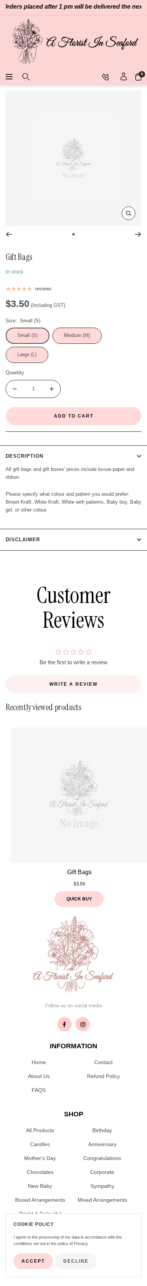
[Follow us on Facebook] (64, 1024)
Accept (33, 1261)
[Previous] (9, 234)
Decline (76, 1261)
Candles (40, 1144)
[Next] (138, 234)
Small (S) (27, 335)
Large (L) (27, 354)
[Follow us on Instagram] (82, 1024)
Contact (103, 1062)
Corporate (102, 1172)
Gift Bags (79, 872)
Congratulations (102, 1158)
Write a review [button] (73, 684)
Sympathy (102, 1186)
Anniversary (102, 1144)
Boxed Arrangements (40, 1200)
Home (39, 1062)
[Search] (26, 77)
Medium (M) (77, 335)
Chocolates (40, 1172)
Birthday (102, 1130)
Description (24, 456)
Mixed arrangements (102, 1200)
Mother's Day (40, 1158)
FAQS (39, 1090)
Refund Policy (103, 1076)
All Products (40, 1130)
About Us (39, 1076)
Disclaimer (23, 539)
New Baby (40, 1186)
